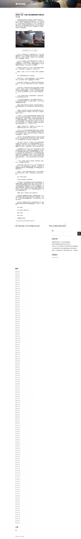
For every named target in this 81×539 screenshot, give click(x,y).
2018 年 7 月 (17, 456)
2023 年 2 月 (17, 352)
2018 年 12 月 (17, 448)
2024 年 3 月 (17, 331)
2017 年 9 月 (17, 477)
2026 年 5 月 (17, 278)
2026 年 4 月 (17, 280)
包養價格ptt (38, 186)
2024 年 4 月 (17, 329)
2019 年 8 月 (17, 431)
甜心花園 (40, 167)
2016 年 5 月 (17, 504)
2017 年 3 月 (17, 489)
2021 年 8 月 (17, 383)
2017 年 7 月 (17, 481)
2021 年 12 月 (17, 375)
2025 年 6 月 (17, 300)
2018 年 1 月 (17, 468)
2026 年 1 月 (17, 286)
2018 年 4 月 (17, 462)
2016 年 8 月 (17, 499)
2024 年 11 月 (17, 315)
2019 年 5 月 (17, 437)
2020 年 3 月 (17, 419)
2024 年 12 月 (17, 313)
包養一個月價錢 (34, 150)
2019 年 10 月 (17, 427)
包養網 (22, 58)
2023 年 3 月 (17, 350)
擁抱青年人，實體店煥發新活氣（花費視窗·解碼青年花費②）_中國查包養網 (65, 250)
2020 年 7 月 (17, 410)
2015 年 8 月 (17, 522)
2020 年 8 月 (17, 408)
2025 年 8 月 (17, 296)
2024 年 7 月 (17, 323)
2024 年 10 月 (17, 317)
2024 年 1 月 (17, 336)
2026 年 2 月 (17, 284)
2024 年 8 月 (17, 321)
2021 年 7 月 (17, 385)
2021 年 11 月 (17, 377)
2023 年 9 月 (17, 344)
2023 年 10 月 (17, 342)
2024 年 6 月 (17, 325)
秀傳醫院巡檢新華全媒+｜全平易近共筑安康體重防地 (61, 242)
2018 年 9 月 (17, 454)
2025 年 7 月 (17, 298)
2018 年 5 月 (17, 460)
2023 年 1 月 (17, 354)
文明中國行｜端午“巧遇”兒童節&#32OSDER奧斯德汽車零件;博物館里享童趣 (65, 246)
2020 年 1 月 (17, 423)
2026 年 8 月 (17, 271)
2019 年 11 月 (17, 425)
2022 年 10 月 (17, 360)
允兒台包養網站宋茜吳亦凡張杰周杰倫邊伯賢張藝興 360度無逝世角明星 (64, 248)
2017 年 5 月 (17, 485)
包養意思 (25, 154)
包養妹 (30, 130)
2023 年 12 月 (17, 338)
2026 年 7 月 (17, 273)
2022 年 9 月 (17, 363)
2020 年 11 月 (17, 402)
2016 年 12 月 (17, 495)
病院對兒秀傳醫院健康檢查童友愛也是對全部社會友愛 (61, 244)
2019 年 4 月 (17, 439)
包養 (25, 99)
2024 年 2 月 (17, 333)
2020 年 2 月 (17, 421)
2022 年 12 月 (17, 356)
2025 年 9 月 (17, 294)
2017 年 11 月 (17, 472)
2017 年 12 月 (17, 470)
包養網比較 (18, 102)
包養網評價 (26, 25)
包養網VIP (26, 90)
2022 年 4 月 (17, 373)
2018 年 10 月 (17, 452)
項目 (16, 530)
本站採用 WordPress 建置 (19, 536)
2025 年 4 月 (17, 304)
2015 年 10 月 (17, 518)
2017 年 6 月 (17, 483)
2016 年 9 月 (17, 497)
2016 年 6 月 (17, 502)
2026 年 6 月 (17, 275)
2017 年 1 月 (17, 493)
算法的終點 (21, 3)
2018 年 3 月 (17, 464)
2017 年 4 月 (17, 487)
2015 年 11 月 (17, 516)
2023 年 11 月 (17, 340)
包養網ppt (31, 79)
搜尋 (52, 230)
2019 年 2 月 (17, 443)
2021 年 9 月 (17, 381)
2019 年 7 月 (17, 433)
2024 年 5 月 (17, 327)
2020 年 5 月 (17, 414)
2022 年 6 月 (17, 369)
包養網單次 (36, 63)
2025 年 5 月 (17, 302)
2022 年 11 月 (17, 358)
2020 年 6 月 (17, 412)
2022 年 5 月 (17, 371)
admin (23, 13)
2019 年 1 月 (17, 446)
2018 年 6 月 (17, 458)
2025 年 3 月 (17, 307)
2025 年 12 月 (17, 288)
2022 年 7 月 (17, 367)
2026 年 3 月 (17, 282)
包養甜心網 (21, 190)
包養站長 (17, 145)
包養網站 (18, 63)
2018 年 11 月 (17, 450)
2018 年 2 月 (17, 466)
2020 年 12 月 (17, 400)
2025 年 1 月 (17, 311)
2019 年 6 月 (17, 435)
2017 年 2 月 (17, 491)
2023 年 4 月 (17, 348)
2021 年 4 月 (17, 392)
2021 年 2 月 (17, 396)
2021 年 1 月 (17, 398)
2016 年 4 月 (17, 506)
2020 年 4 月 (17, 416)
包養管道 (31, 167)
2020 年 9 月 (17, 406)
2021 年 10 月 (17, 379)
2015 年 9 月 (17, 520)
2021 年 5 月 (17, 390)
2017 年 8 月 (17, 479)
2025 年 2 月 (17, 309)
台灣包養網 (30, 30)
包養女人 (35, 87)
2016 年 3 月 (17, 508)
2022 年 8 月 (17, 365)
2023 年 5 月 (17, 346)
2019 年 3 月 (17, 441)
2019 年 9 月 (17, 429)
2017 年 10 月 (17, 475)
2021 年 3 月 (17, 394)
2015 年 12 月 (17, 514)
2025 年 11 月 (17, 290)
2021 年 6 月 (17, 387)
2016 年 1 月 (17, 512)
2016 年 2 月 (17, 510)
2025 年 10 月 (17, 292)
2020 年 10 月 (17, 404)
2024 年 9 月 (17, 319)
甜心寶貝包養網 (36, 188)
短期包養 (32, 203)
